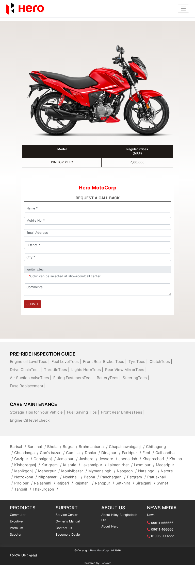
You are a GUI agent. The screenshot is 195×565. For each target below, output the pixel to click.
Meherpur (49, 471)
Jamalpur (67, 458)
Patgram (136, 477)
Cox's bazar (52, 452)
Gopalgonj (45, 458)
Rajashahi (44, 483)
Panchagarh (112, 477)
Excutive (16, 521)
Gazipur (23, 458)
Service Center (67, 515)
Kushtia (71, 464)
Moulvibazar (74, 471)
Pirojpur (23, 483)
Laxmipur (144, 464)
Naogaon (127, 471)
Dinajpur (110, 452)
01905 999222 (162, 536)
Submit (32, 304)
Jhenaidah (130, 458)
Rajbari (65, 483)
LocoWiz (106, 562)
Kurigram (51, 464)
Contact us (64, 528)
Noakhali (72, 477)
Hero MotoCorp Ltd (102, 550)
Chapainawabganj (126, 446)
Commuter (18, 515)
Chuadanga (26, 452)
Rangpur (104, 483)
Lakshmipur (94, 464)
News (151, 515)
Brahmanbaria (93, 446)
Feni (148, 452)
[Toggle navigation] (183, 9)
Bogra (70, 446)
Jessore (108, 458)
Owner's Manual (68, 521)
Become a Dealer (68, 534)
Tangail (22, 489)
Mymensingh (101, 471)
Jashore (88, 458)
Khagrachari (155, 458)
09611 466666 (162, 529)
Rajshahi (83, 483)
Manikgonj (25, 471)
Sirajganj (145, 483)
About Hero (109, 526)
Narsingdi (148, 471)
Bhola (54, 446)
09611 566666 (162, 523)
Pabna (91, 477)
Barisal (18, 446)
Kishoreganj (27, 464)
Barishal (36, 446)
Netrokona (25, 477)
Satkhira (125, 483)
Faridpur (131, 452)
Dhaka (92, 452)
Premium (16, 528)
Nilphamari (49, 477)
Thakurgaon (45, 489)
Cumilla (74, 452)
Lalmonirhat (120, 464)
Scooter (16, 534)
